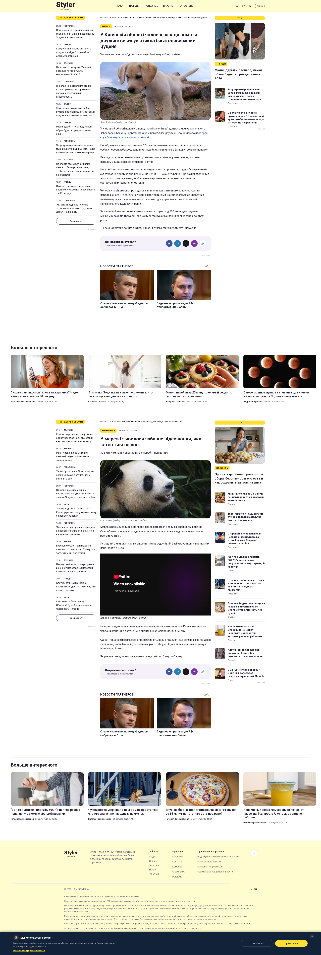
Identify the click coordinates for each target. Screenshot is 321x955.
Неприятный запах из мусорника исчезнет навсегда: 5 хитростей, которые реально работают (75, 568)
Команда (177, 866)
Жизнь (113, 17)
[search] (237, 6)
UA (243, 6)
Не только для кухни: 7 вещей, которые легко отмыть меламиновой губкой (73, 71)
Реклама (177, 876)
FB (169, 243)
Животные (115, 422)
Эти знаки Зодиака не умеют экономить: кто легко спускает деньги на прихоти (74, 208)
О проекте (177, 856)
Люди (119, 5)
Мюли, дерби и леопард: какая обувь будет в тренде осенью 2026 (74, 130)
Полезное (151, 5)
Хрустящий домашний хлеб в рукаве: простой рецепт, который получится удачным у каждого (75, 112)
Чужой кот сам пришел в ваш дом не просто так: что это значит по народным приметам (75, 531)
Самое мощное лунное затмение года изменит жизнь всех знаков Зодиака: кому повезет (75, 34)
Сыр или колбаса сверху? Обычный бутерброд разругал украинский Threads (73, 605)
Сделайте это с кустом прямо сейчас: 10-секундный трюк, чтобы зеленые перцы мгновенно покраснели (75, 169)
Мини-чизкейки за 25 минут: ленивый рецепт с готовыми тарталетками (199, 394)
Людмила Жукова (252, 401)
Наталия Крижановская (22, 401)
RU (250, 6)
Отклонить (257, 943)
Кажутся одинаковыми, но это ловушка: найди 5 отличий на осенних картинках (73, 52)
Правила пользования (209, 861)
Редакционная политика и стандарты (218, 856)
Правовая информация (210, 866)
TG (177, 243)
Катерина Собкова (97, 401)
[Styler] (65, 6)
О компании (178, 871)
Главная (104, 17)
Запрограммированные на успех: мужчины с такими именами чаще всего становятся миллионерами (75, 149)
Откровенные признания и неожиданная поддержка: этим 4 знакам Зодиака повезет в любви (75, 494)
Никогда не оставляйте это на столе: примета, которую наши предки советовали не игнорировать (73, 91)
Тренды (134, 5)
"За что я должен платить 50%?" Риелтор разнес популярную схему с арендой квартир (76, 512)
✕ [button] (312, 936)
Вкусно (168, 5)
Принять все (291, 943)
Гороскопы (186, 5)
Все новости (76, 221)
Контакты (177, 861)
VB (194, 243)
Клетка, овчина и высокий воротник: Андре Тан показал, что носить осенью (76, 586)
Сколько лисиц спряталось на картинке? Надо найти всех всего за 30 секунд (75, 190)
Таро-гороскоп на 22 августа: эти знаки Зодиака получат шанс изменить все (75, 475)
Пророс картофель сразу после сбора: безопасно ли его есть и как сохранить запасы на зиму (74, 438)
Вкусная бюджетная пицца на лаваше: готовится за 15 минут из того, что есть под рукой (75, 549)
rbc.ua (260, 6)
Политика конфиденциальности (215, 871)
